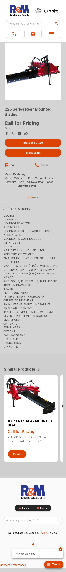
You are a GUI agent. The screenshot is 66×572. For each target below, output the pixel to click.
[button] (14, 34)
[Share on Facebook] (6, 134)
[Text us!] (53, 565)
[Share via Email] (19, 134)
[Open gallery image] (33, 71)
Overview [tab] (33, 197)
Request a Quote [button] (33, 142)
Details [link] (17, 454)
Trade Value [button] (33, 152)
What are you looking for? (24, 23)
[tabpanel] (33, 72)
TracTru (44, 533)
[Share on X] (13, 134)
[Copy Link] (26, 134)
